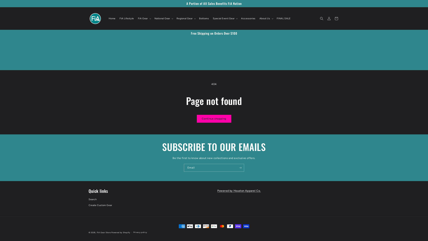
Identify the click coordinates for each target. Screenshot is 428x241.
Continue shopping (214, 118)
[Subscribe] (240, 168)
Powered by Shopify (120, 232)
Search (93, 199)
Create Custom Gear (100, 205)
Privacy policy (140, 232)
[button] (144, 18)
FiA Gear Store (104, 232)
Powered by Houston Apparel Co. (239, 190)
